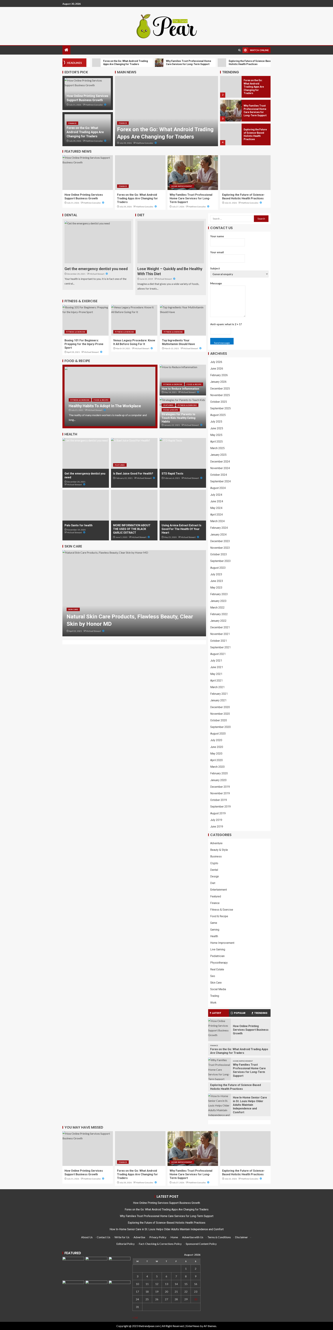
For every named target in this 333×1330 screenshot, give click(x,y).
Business (216, 856)
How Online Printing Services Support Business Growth (250, 1029)
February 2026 (219, 375)
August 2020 (218, 733)
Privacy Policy (157, 1237)
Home (174, 1237)
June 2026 (216, 368)
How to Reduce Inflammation (180, 388)
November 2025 (220, 395)
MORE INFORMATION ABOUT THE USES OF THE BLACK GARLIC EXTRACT (132, 529)
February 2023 (219, 594)
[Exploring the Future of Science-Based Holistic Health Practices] (231, 134)
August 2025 (218, 415)
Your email (217, 252)
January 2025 (218, 454)
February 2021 (219, 693)
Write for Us (121, 1237)
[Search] (239, 50)
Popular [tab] (239, 1013)
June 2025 (216, 428)
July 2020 (216, 740)
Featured (168, 405)
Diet (212, 883)
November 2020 (220, 713)
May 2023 (216, 587)
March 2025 (217, 448)
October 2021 (218, 640)
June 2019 (216, 826)
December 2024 (220, 461)
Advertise (139, 1237)
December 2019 (220, 786)
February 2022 (219, 614)
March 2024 (217, 521)
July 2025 (216, 421)
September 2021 (220, 647)
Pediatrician (217, 956)
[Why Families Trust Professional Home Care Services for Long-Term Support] (231, 110)
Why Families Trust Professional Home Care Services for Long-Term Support (191, 198)
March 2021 (217, 687)
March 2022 (217, 607)
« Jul (135, 1317)
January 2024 (218, 534)
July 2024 (216, 494)
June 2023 (216, 581)
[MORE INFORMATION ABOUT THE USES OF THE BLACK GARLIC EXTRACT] (134, 505)
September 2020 (220, 727)
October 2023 (218, 554)
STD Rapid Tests (172, 473)
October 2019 (218, 800)
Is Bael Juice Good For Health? (133, 473)
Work (213, 1002)
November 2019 (220, 793)
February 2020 (219, 773)
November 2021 (220, 634)
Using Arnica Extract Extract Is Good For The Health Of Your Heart (181, 529)
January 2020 (218, 780)
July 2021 (216, 660)
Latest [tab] (216, 1013)
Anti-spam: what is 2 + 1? (226, 324)
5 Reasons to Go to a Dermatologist (111, 624)
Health (214, 936)
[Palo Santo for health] (85, 505)
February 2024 (219, 527)
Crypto (214, 863)
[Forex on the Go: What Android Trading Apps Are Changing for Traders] (166, 111)
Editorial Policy (125, 1243)
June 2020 (216, 747)
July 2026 (216, 362)
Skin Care (73, 617)
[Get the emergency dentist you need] (98, 242)
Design (214, 876)
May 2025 (216, 435)
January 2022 (218, 620)
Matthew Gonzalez (94, 104)
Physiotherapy (219, 962)
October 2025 (218, 401)
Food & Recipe (171, 332)
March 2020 (217, 766)
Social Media (218, 989)
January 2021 (218, 700)
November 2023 (220, 547)
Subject (215, 268)
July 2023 (216, 574)
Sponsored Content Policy (201, 1243)
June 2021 (216, 667)
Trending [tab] (260, 1013)
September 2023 (220, 561)
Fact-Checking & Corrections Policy (160, 1243)
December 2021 (220, 627)
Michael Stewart (97, 274)
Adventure (216, 843)
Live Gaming (217, 949)
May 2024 (216, 508)
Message (216, 283)
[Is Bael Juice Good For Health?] (134, 453)
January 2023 (218, 601)
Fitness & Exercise (75, 332)
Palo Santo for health (78, 525)
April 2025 (216, 441)
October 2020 (218, 720)
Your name (217, 236)
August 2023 (218, 567)
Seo (212, 976)
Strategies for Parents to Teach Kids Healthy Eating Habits (178, 418)
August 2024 (218, 488)
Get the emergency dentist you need (96, 269)
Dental (214, 869)
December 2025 (220, 388)
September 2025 (220, 408)
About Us (87, 1237)
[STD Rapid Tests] (183, 453)
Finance (72, 123)
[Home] (66, 49)
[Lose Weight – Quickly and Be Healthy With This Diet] (170, 242)
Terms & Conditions (219, 1237)
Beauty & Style (219, 849)
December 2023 (220, 541)
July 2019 (216, 820)
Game (213, 922)
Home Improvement (182, 186)
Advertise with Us (192, 1237)
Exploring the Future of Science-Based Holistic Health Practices (166, 1222)
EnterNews (192, 1326)
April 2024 (216, 514)
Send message (222, 342)
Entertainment (218, 889)
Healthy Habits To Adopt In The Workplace (105, 406)
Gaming (214, 929)
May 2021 (216, 674)
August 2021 (218, 654)
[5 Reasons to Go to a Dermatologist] (134, 593)
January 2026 (218, 381)
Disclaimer (241, 1237)
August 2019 (218, 813)
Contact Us (103, 1237)
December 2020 (220, 707)
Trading (214, 996)
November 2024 (220, 468)
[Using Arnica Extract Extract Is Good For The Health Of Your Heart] (183, 505)
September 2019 (220, 806)
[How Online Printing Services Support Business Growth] (87, 172)
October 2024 (218, 474)
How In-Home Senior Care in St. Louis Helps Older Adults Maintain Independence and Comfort (250, 1105)
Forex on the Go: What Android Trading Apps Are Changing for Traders (85, 132)
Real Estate (217, 969)
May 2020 (216, 753)
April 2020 (216, 760)
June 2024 (216, 501)
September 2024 (220, 481)
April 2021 (216, 680)
